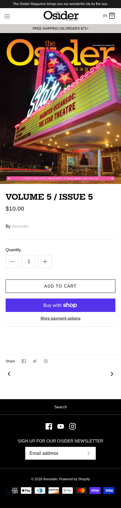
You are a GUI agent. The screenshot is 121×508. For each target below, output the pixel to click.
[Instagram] (72, 426)
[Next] (112, 374)
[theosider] (61, 16)
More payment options (60, 318)
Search (60, 407)
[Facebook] (49, 426)
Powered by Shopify (74, 479)
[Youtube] (60, 426)
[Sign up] (89, 453)
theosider (20, 226)
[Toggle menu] (7, 16)
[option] (60, 108)
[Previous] (9, 374)
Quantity (13, 249)
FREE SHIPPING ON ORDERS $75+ (61, 29)
